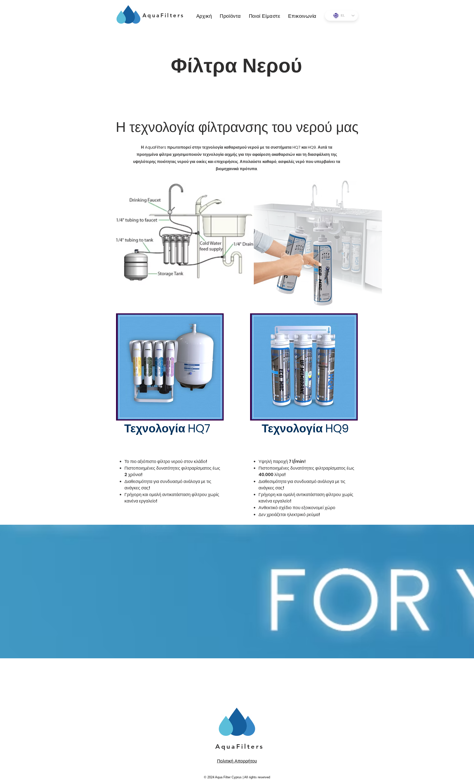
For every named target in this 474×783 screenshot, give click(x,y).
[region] (170, 367)
